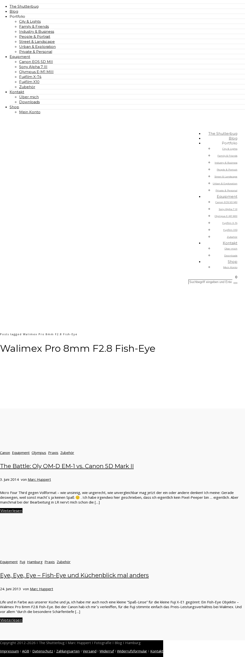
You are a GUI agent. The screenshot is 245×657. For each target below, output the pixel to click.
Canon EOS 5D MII (36, 61)
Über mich (29, 97)
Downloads (29, 102)
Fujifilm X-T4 (30, 76)
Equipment (20, 56)
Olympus (39, 452)
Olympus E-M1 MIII (36, 71)
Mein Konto (29, 112)
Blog (14, 11)
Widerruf (107, 651)
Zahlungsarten (68, 651)
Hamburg (35, 561)
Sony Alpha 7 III (33, 66)
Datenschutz (42, 651)
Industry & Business (36, 31)
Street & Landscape (37, 41)
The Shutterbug (24, 6)
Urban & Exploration (37, 46)
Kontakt (17, 92)
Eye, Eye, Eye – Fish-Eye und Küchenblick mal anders (74, 575)
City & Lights (30, 21)
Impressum (9, 651)
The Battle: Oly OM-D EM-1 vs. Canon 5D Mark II (67, 466)
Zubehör (27, 87)
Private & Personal (35, 51)
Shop (14, 107)
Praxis (53, 452)
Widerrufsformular (132, 651)
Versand (89, 651)
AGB (25, 651)
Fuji (22, 561)
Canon (5, 452)
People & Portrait (34, 36)
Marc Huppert (39, 479)
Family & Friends (34, 26)
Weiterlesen (11, 510)
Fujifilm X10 (29, 81)
